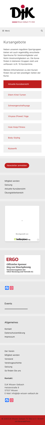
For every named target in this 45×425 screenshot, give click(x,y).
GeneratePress (24, 421)
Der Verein (9, 351)
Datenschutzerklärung (15, 333)
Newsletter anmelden (17, 165)
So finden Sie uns (13, 371)
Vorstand (9, 359)
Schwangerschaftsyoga (19, 105)
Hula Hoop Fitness (16, 127)
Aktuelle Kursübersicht (18, 84)
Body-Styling (14, 138)
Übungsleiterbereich (14, 193)
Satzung (8, 185)
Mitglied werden (12, 181)
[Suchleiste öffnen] (42, 30)
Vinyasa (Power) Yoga (18, 116)
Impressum (10, 337)
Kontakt (8, 329)
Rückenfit (12, 148)
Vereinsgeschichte (13, 363)
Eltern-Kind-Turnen (17, 95)
